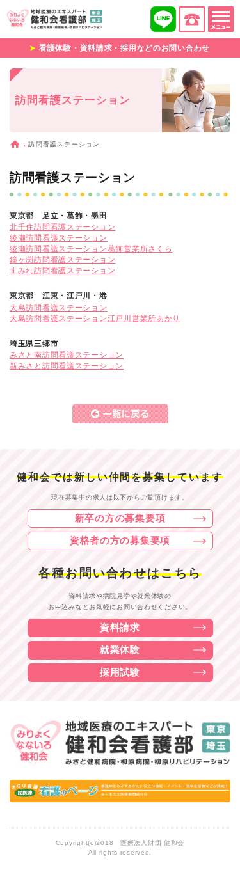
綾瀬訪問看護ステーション (59, 237)
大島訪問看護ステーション (59, 307)
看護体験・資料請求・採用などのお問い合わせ (124, 48)
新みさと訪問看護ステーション (67, 365)
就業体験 (120, 649)
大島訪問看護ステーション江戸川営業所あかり (95, 318)
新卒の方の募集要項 (120, 517)
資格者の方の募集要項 (120, 540)
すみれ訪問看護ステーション (62, 270)
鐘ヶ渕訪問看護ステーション (62, 259)
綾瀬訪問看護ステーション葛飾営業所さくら (91, 248)
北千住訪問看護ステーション (62, 227)
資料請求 (120, 627)
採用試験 (120, 672)
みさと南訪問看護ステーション (67, 355)
